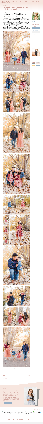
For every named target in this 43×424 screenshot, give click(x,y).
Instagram (14, 369)
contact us (18, 368)
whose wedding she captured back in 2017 (16, 17)
